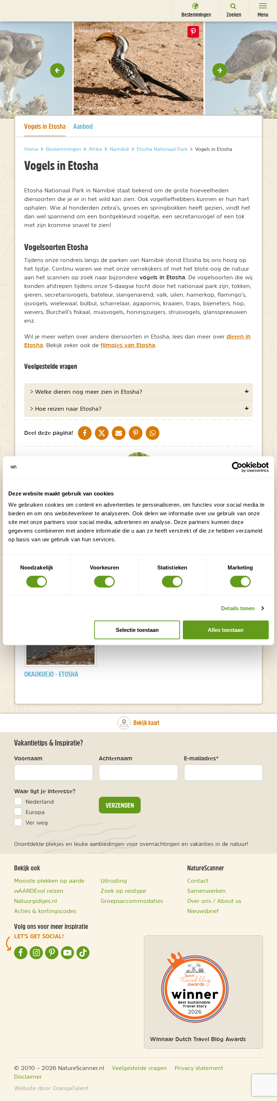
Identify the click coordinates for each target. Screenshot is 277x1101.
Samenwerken (206, 891)
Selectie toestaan (137, 630)
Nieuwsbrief (203, 911)
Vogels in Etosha (45, 126)
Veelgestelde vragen (139, 1068)
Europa (35, 812)
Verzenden (120, 805)
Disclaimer (28, 1076)
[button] (57, 70)
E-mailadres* (201, 758)
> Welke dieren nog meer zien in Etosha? (86, 391)
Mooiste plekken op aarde (49, 880)
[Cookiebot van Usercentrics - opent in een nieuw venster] (237, 467)
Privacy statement (199, 1068)
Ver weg (37, 822)
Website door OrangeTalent (51, 1088)
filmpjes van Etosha (128, 345)
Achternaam (115, 758)
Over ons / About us (214, 901)
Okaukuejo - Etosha (51, 673)
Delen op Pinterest (193, 32)
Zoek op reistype (123, 891)
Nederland (40, 801)
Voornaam (28, 758)
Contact (197, 880)
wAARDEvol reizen (38, 891)
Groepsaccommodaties (132, 901)
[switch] (104, 581)
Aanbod (83, 126)
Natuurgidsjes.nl (35, 901)
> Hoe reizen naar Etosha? (65, 408)
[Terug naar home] (19, 10)
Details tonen (238, 608)
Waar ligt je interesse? (45, 791)
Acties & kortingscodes (45, 911)
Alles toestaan (225, 630)
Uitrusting (114, 880)
